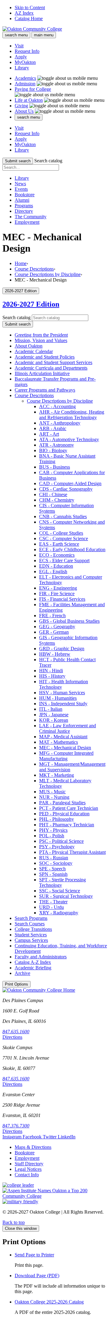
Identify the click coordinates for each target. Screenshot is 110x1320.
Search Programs (31, 918)
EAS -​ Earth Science (59, 544)
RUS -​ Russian (53, 857)
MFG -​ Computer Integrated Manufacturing (66, 755)
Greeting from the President (41, 334)
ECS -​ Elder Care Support (64, 560)
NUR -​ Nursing (54, 797)
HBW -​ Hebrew (54, 654)
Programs (24, 205)
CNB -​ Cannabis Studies (63, 516)
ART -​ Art (49, 434)
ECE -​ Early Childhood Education (72, 549)
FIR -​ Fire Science (57, 593)
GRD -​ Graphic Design (61, 648)
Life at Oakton (29, 100)
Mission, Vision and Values (41, 340)
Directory (24, 211)
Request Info (27, 51)
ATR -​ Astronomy (56, 445)
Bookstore (25, 194)
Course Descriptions (34, 268)
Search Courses (30, 923)
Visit (19, 45)
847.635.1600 (15, 1031)
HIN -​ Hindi (51, 670)
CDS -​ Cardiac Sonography (66, 489)
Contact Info (27, 1174)
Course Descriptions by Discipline (48, 274)
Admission (25, 83)
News (20, 183)
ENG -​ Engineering (58, 588)
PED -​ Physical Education (64, 813)
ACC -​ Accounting (57, 406)
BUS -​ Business (54, 467)
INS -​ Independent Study (63, 703)
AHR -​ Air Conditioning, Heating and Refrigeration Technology (71, 414)
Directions (12, 1037)
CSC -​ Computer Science (63, 538)
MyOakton (25, 62)
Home (21, 263)
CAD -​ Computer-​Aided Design (70, 483)
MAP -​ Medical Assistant (63, 736)
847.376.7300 (15, 1125)
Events (21, 189)
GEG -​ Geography (57, 626)
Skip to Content (30, 7)
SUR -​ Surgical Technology (66, 896)
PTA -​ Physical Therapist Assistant (72, 852)
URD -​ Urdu (51, 907)
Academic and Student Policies (45, 356)
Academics (25, 78)
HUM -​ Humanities (58, 698)
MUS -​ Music (52, 791)
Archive (22, 973)
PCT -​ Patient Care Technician (68, 808)
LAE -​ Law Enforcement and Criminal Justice (67, 728)
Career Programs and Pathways (45, 390)
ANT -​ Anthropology (59, 423)
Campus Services (31, 940)
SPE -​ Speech (52, 868)
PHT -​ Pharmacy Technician (66, 824)
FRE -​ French (52, 615)
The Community (30, 216)
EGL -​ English (53, 571)
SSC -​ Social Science (59, 890)
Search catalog (48, 160)
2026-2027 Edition (30, 304)
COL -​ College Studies (61, 533)
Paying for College (33, 89)
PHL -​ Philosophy (56, 819)
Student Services (31, 934)
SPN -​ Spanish (53, 874)
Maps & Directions (33, 1147)
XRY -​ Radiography (58, 912)
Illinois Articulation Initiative (42, 373)
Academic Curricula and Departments (51, 368)
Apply (21, 56)
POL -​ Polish (51, 835)
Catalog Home (29, 18)
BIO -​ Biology (53, 450)
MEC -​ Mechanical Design (65, 747)
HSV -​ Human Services (62, 692)
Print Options (16, 984)
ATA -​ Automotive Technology (69, 439)
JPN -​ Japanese (53, 714)
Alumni (22, 200)
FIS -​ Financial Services (62, 599)
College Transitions (33, 929)
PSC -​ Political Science (61, 841)
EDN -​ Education (56, 566)
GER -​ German (54, 632)
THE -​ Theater (53, 901)
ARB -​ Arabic (52, 428)
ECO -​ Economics (57, 555)
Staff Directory (29, 1163)
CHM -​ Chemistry (56, 500)
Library (22, 67)
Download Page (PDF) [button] (37, 1275)
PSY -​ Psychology (57, 846)
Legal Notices (28, 1169)
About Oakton (28, 345)
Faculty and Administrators (41, 956)
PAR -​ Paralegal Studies (62, 802)
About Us (24, 111)
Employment (27, 222)
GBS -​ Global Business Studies (69, 621)
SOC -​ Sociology (55, 863)
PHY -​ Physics (53, 830)
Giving (21, 105)
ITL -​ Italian (50, 709)
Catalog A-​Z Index (33, 962)
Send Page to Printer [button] (34, 1254)
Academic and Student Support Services (53, 362)
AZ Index (24, 13)
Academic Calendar (34, 351)
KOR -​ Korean (53, 720)
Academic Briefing (33, 967)
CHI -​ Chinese (53, 494)
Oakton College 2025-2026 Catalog (49, 1301)
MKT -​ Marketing (56, 775)
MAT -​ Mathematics (58, 742)
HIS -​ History (52, 676)
